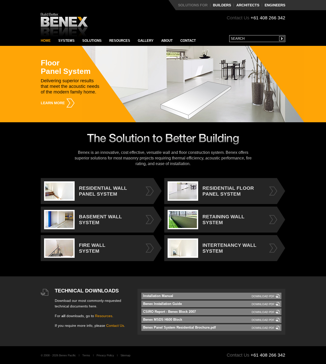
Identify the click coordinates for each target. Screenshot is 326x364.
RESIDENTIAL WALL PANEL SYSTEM (103, 191)
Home (46, 41)
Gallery (146, 41)
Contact (188, 41)
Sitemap (125, 355)
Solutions (92, 41)
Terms (86, 355)
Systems (66, 41)
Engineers (275, 5)
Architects (247, 5)
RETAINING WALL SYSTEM (223, 219)
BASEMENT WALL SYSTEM (100, 219)
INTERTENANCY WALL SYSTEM (229, 248)
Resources (119, 41)
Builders (222, 5)
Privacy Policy (105, 355)
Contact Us (115, 325)
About (167, 41)
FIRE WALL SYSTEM (92, 248)
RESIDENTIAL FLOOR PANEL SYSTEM (228, 191)
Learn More (53, 103)
